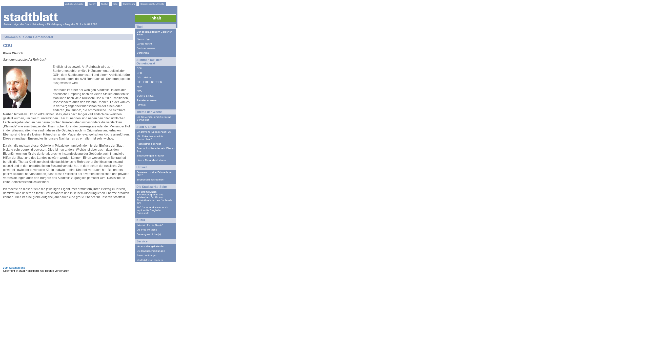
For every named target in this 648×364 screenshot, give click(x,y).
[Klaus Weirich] (17, 106)
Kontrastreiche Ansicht (152, 4)
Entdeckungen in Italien (151, 155)
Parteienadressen (147, 100)
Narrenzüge (143, 39)
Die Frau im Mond (147, 229)
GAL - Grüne (144, 77)
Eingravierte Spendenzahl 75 (154, 131)
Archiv (92, 4)
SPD (139, 73)
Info (115, 4)
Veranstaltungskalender (150, 246)
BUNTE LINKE (145, 95)
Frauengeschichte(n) (149, 234)
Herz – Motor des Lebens (151, 160)
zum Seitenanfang (14, 267)
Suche (104, 4)
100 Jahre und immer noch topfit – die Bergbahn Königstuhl (152, 210)
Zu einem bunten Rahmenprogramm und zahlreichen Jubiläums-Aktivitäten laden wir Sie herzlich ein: (155, 197)
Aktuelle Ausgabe (74, 4)
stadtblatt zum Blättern (150, 260)
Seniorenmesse (146, 48)
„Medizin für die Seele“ (150, 225)
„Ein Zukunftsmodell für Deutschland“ (150, 138)
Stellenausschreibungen (151, 250)
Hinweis (141, 104)
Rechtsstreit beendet (149, 143)
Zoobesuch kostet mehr (150, 179)
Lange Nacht (144, 43)
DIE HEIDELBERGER (149, 82)
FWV (139, 91)
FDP (139, 86)
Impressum (129, 4)
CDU (139, 68)
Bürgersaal (143, 52)
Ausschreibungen (147, 255)
